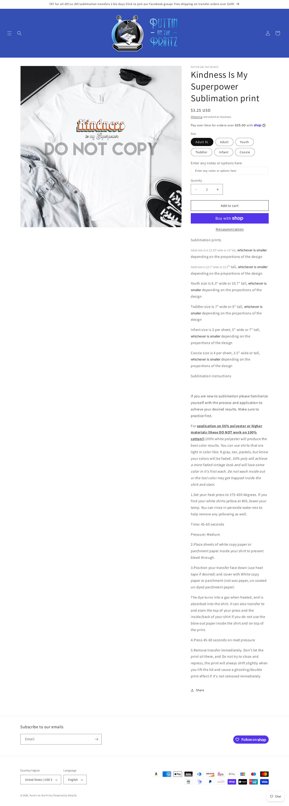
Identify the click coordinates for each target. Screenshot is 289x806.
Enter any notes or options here (216, 163)
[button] (9, 33)
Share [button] (200, 690)
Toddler (201, 152)
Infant (223, 152)
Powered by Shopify (65, 795)
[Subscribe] (96, 739)
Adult (224, 142)
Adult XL (202, 142)
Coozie (245, 152)
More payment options (230, 229)
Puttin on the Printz (41, 795)
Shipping (196, 116)
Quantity (196, 180)
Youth (244, 142)
